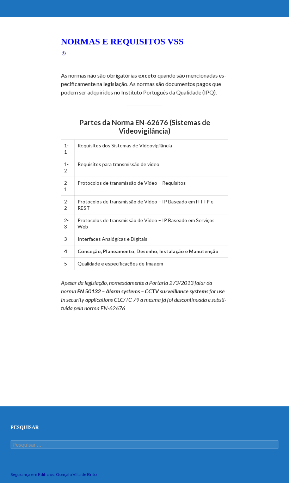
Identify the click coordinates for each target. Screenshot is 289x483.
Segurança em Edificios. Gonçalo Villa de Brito (54, 474)
